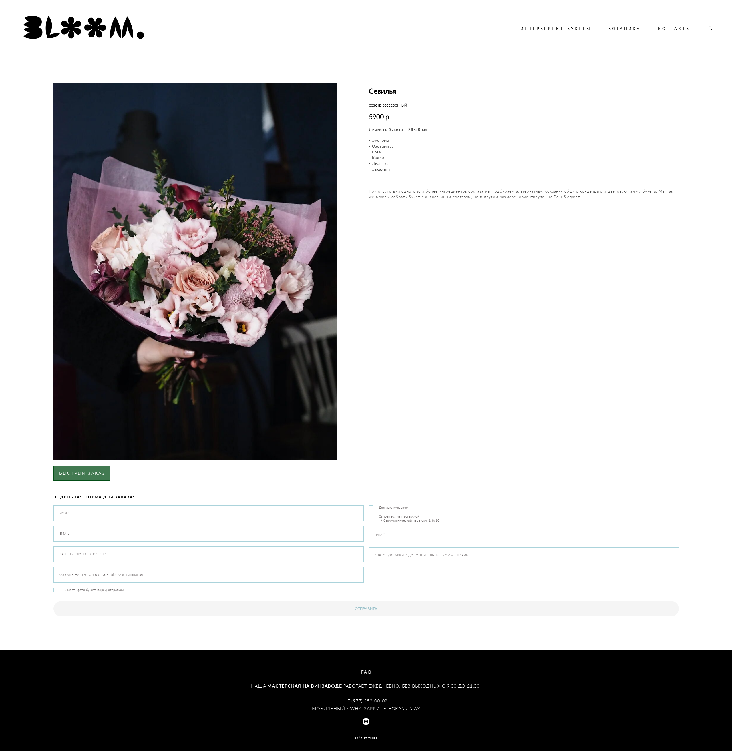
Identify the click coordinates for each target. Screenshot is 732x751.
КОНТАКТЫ (674, 28)
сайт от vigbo (366, 737)
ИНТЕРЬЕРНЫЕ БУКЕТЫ (555, 28)
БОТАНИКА (624, 28)
